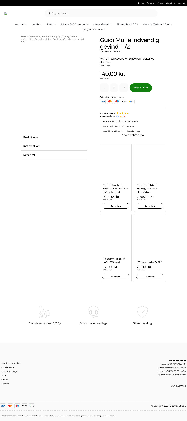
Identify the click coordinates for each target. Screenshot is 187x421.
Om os (4, 379)
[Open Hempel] (55, 24)
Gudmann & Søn (178, 406)
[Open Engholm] (41, 24)
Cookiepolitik (7, 367)
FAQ (3, 375)
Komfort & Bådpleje (51, 36)
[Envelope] (180, 380)
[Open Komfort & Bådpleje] (111, 24)
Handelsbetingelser (11, 363)
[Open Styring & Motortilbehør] (104, 29)
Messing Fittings (44, 39)
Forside (24, 36)
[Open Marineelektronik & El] (138, 24)
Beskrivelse (30, 137)
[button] (115, 115)
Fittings (30, 39)
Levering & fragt (9, 371)
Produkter (35, 36)
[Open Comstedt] (26, 24)
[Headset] (184, 380)
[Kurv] (177, 13)
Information (31, 146)
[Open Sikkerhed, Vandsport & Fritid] (171, 24)
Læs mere (105, 65)
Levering (29, 154)
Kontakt (5, 383)
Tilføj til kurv (141, 87)
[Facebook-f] (175, 380)
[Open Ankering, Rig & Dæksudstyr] (87, 24)
